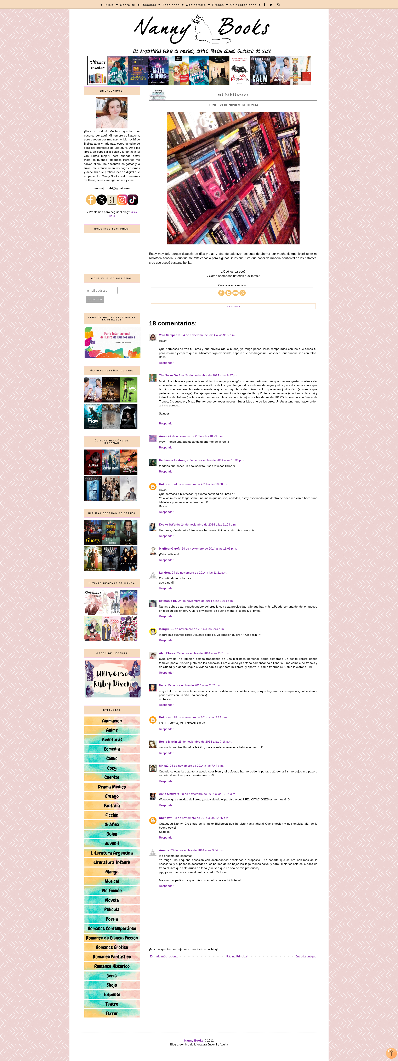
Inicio (109, 4)
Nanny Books (193, 1040)
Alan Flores (167, 653)
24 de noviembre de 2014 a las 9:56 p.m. (208, 335)
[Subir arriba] (391, 1054)
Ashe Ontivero (169, 793)
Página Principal (237, 956)
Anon (163, 436)
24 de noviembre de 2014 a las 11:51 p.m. (206, 600)
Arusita (164, 850)
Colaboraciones (243, 4)
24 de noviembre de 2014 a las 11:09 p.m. (209, 524)
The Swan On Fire (171, 375)
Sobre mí (128, 4)
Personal (234, 306)
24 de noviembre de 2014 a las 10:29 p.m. (195, 436)
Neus (162, 685)
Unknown (165, 484)
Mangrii (164, 629)
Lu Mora (165, 572)
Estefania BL (168, 600)
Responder (166, 362)
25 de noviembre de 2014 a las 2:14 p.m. (201, 717)
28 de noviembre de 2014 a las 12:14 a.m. (208, 793)
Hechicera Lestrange (173, 460)
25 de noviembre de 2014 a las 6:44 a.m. (198, 629)
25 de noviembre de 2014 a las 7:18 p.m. (205, 741)
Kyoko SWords (169, 524)
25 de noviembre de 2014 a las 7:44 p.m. (197, 765)
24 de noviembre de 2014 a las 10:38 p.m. (201, 484)
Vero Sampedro (169, 335)
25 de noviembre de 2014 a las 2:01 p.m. (203, 653)
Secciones (171, 4)
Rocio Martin (168, 741)
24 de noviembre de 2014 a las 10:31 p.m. (217, 460)
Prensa (218, 4)
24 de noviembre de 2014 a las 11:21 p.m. (199, 572)
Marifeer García (169, 548)
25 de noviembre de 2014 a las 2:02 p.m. (194, 685)
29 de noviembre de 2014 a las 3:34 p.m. (197, 850)
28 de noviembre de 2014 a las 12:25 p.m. (201, 817)
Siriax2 (164, 765)
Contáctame (196, 4)
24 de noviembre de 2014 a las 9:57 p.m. (212, 375)
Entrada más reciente (164, 956)
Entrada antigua (305, 956)
